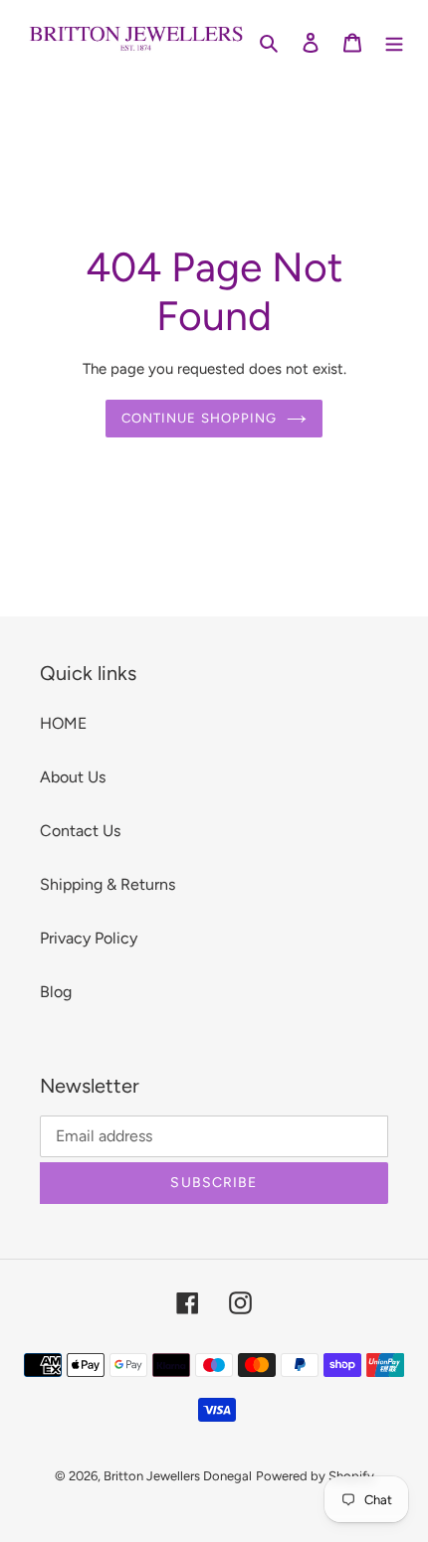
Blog (56, 991)
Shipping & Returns (107, 884)
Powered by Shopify (315, 1475)
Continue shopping (199, 418)
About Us (73, 777)
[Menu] (394, 42)
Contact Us (80, 830)
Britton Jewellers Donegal (178, 1475)
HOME (63, 723)
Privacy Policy (88, 938)
